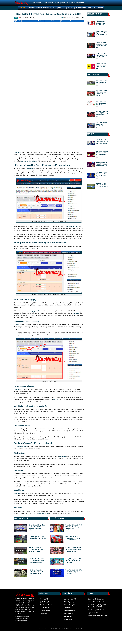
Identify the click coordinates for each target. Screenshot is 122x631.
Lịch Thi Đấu (68, 607)
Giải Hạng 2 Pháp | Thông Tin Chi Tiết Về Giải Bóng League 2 (102, 186)
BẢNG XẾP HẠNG (41, 8)
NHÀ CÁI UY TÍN (81, 8)
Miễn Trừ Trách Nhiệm (47, 605)
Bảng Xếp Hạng (69, 602)
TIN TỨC (100, 8)
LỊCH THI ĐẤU (61, 8)
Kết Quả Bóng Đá (69, 605)
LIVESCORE (31, 8)
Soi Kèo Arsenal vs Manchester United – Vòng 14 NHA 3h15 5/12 (102, 45)
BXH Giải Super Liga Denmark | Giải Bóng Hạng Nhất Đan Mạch (102, 114)
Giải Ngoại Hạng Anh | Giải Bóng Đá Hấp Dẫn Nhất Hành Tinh (102, 164)
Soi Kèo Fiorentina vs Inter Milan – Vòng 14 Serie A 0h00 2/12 (102, 55)
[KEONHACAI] (22, 3)
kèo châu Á (62, 456)
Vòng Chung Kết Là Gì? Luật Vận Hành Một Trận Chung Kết (73, 560)
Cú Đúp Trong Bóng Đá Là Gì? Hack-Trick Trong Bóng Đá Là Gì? (73, 549)
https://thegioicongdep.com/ (30, 161)
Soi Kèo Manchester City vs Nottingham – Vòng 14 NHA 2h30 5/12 (102, 34)
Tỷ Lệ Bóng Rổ (50, 3)
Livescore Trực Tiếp (70, 599)
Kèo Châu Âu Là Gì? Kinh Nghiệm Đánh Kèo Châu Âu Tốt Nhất (36, 571)
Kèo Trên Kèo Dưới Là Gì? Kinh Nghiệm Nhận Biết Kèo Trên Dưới (36, 560)
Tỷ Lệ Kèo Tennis (77, 3)
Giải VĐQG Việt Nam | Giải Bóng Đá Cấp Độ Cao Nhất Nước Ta (102, 154)
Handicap (76, 313)
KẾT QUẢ (52, 8)
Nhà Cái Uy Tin (68, 613)
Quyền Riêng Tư (45, 602)
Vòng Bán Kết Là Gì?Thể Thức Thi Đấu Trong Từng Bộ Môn (73, 526)
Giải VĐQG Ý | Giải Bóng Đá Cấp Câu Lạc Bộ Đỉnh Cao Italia (101, 174)
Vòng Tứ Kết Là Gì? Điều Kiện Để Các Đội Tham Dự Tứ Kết (73, 571)
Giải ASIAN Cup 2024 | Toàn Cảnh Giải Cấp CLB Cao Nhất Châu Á (102, 142)
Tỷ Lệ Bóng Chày (63, 3)
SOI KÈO (70, 8)
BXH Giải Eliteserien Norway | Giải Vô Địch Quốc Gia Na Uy (101, 125)
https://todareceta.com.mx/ (101, 602)
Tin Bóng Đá (68, 619)
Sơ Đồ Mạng (43, 613)
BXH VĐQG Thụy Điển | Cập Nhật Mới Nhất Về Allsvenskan (102, 103)
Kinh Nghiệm (68, 616)
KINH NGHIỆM (91, 8)
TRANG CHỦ (23, 8)
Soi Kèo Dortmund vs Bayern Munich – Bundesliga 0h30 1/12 (101, 66)
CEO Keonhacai (45, 610)
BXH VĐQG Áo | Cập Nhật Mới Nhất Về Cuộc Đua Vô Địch (102, 82)
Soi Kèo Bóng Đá (69, 610)
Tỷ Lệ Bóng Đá (38, 3)
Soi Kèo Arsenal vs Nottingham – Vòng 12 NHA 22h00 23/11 (72, 538)
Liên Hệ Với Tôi (44, 607)
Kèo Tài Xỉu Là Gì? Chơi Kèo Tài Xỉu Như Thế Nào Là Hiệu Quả (37, 538)
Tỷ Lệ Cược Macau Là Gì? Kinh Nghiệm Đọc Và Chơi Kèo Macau (37, 549)
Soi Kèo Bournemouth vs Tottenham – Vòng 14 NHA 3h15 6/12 (102, 22)
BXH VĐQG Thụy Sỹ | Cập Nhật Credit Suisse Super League (101, 93)
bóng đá (55, 399)
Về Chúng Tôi (44, 599)
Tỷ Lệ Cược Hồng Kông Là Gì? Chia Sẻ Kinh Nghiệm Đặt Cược (37, 526)
